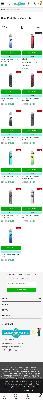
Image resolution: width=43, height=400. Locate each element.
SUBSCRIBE (21, 290)
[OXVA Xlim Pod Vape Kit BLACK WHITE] (11, 118)
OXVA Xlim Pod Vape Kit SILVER (30, 216)
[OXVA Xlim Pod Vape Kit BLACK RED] (32, 79)
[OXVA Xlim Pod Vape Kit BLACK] (11, 79)
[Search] (8, 3)
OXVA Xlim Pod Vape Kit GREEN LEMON (30, 177)
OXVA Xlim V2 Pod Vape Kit (32, 64)
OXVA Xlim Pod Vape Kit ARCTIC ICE (9, 60)
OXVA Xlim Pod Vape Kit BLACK (9, 99)
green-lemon (29, 59)
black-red (23, 59)
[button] (22, 27)
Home (3, 9)
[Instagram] (10, 350)
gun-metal (32, 59)
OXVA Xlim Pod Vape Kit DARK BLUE (30, 138)
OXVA (11, 57)
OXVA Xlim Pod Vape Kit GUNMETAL (9, 216)
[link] (27, 396)
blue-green (26, 59)
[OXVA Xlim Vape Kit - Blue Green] (11, 235)
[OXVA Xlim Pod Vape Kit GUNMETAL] (11, 196)
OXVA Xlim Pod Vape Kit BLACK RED (30, 99)
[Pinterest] (16, 350)
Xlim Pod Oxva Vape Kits (14, 9)
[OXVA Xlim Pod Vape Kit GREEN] (11, 157)
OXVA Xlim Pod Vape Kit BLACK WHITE (9, 138)
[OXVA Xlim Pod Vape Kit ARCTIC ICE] (11, 40)
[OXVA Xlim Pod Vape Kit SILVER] (32, 196)
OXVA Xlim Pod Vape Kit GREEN (9, 177)
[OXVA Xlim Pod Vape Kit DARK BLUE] (32, 118)
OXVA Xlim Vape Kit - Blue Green (10, 255)
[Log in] (34, 3)
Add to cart (10, 52)
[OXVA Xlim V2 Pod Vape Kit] (32, 40)
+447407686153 (16, 344)
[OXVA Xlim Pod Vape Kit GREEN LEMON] (32, 157)
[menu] (2, 3)
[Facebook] (4, 350)
